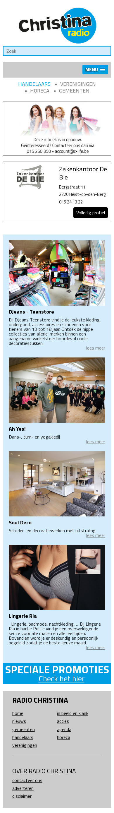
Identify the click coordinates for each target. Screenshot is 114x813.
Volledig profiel (90, 212)
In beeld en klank (72, 713)
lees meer (95, 347)
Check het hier (61, 678)
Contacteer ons (27, 780)
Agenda (64, 729)
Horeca (39, 91)
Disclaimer (22, 796)
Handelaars (34, 84)
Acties (63, 721)
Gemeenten (74, 91)
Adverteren (23, 788)
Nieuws (19, 721)
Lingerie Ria (23, 616)
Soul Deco (20, 522)
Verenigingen (78, 84)
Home (17, 713)
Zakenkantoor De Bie (83, 173)
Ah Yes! (17, 429)
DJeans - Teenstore (31, 312)
